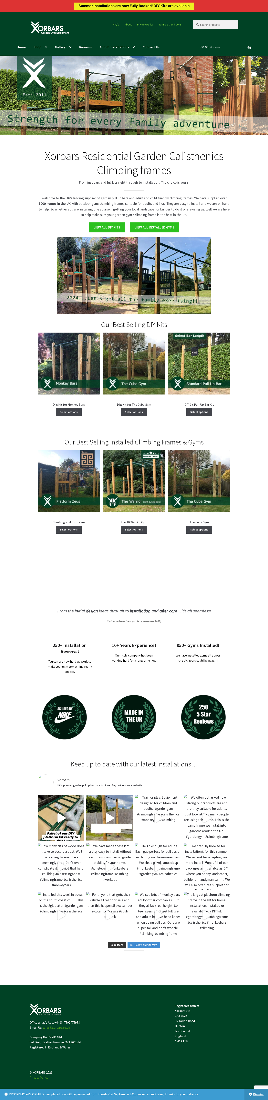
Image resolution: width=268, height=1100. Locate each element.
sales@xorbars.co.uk (56, 1027)
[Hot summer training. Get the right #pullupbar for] (109, 818)
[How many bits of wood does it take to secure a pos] (61, 866)
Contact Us (151, 47)
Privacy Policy (145, 24)
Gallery (60, 47)
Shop (37, 47)
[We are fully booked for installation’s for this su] (207, 866)
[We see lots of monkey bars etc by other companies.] (158, 915)
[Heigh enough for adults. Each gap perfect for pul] (158, 866)
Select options (69, 412)
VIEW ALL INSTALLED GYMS (154, 227)
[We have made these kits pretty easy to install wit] (109, 866)
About (128, 24)
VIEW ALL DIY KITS (107, 227)
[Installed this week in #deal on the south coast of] (61, 915)
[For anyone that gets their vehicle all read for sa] (109, 915)
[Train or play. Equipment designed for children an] (158, 818)
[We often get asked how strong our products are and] (207, 818)
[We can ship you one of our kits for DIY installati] (61, 818)
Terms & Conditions (170, 24)
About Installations (114, 47)
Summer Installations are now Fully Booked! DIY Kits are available (134, 6)
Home (21, 47)
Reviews (85, 47)
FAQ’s (116, 24)
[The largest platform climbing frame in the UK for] (207, 915)
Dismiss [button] (258, 1094)
